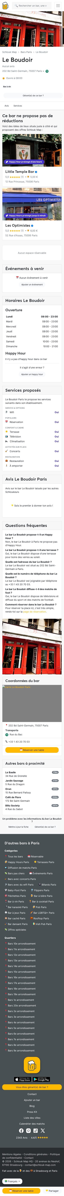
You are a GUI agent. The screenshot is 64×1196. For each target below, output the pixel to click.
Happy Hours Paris (18, 862)
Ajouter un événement (32, 284)
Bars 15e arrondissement (21, 971)
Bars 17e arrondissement (21, 983)
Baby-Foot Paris (16, 890)
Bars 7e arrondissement (20, 1039)
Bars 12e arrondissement (21, 954)
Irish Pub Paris (43, 924)
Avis (7, 105)
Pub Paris (40, 907)
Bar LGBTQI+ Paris (43, 912)
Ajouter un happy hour (32, 374)
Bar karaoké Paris (17, 907)
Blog (32, 1105)
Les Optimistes (17, 225)
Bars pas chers (15, 873)
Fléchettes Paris (16, 895)
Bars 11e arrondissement (21, 949)
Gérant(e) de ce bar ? (33, 95)
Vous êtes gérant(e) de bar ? (32, 1087)
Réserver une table (33, 749)
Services (18, 105)
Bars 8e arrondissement (21, 1044)
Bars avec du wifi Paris (20, 884)
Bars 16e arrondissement (21, 977)
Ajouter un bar (32, 1100)
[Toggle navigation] (58, 5)
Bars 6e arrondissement (21, 1033)
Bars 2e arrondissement (21, 1011)
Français (12, 1181)
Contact (32, 1094)
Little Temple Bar (19, 171)
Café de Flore (13, 797)
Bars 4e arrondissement (21, 1022)
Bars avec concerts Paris (21, 879)
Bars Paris (26, 52)
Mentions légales (11, 1154)
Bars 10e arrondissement (21, 943)
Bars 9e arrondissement (21, 1050)
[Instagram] (28, 1130)
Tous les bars (15, 856)
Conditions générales (35, 1154)
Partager (53, 1190)
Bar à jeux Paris (16, 912)
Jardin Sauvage (14, 780)
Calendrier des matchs (32, 1123)
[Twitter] (43, 1130)
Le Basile (10, 772)
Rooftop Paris (41, 918)
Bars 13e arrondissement (21, 960)
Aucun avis (8, 66)
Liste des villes (32, 1117)
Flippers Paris (41, 890)
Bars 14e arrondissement (21, 966)
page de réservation (34, 611)
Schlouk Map (9, 52)
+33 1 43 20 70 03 (19, 741)
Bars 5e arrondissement (21, 1028)
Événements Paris (42, 873)
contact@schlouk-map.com (40, 1164)
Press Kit (32, 1111)
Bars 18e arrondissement (21, 988)
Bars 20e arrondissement (21, 1005)
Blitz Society (12, 805)
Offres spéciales (16, 929)
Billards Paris (48, 884)
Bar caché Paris (16, 918)
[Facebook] (21, 1130)
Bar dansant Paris (17, 924)
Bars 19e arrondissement (21, 994)
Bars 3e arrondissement (21, 1016)
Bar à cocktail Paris (42, 901)
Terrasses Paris (45, 862)
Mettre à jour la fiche (18, 827)
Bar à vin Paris (15, 901)
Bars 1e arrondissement (20, 999)
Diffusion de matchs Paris (22, 867)
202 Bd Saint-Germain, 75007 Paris (28, 725)
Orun (8, 788)
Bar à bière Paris (42, 895)
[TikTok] (35, 1130)
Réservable (36, 856)
